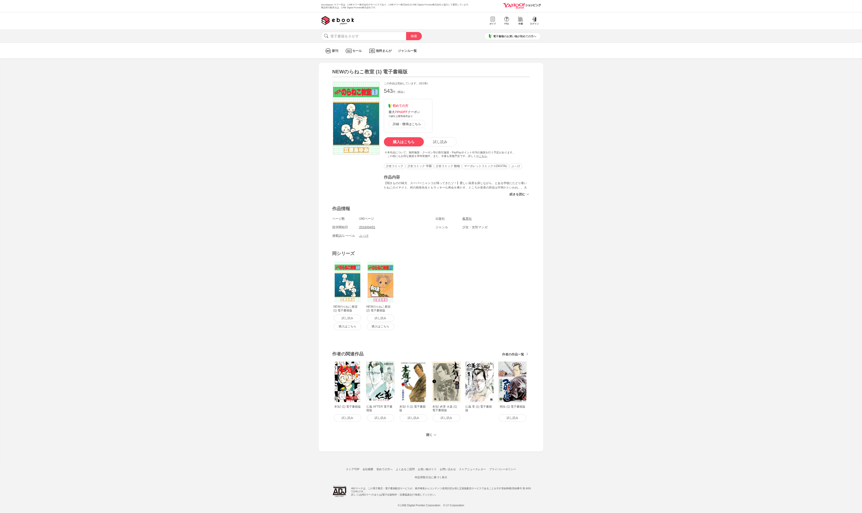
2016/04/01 (367, 227)
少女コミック (394, 166)
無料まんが (384, 50)
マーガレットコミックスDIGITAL (485, 166)
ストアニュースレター (472, 469)
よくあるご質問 (405, 469)
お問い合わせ (448, 469)
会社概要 (368, 469)
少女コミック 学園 (419, 166)
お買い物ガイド (427, 469)
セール (357, 50)
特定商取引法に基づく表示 (431, 477)
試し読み (440, 142)
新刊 (335, 50)
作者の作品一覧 (513, 354)
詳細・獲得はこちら (407, 124)
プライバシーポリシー (502, 469)
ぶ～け (515, 166)
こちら (483, 156)
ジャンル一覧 (407, 50)
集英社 (467, 218)
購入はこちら (404, 142)
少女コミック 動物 (448, 166)
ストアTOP (352, 469)
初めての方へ (384, 469)
